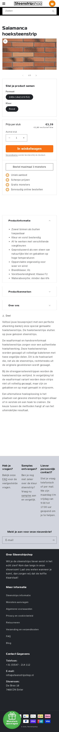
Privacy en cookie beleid (19, 615)
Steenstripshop (32, 726)
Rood (12, 109)
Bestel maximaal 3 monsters (29, 166)
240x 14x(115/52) (19, 97)
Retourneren (13, 622)
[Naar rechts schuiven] (36, 75)
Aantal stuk (11, 132)
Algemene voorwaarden (19, 609)
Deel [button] (8, 315)
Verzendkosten (12, 155)
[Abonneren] (53, 540)
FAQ (4, 479)
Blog (8, 643)
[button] (3, 3)
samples (26, 495)
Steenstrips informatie (18, 595)
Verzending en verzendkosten (22, 629)
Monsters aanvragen (17, 602)
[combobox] (29, 11)
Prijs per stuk (13, 124)
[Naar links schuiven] (23, 75)
